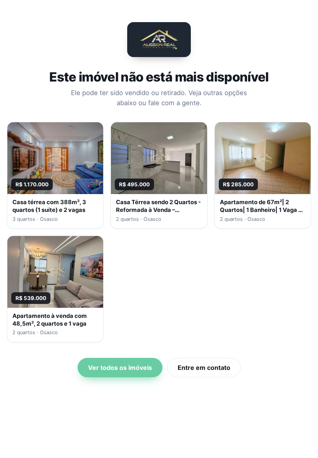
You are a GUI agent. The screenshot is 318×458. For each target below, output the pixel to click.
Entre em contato (204, 367)
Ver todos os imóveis (120, 367)
